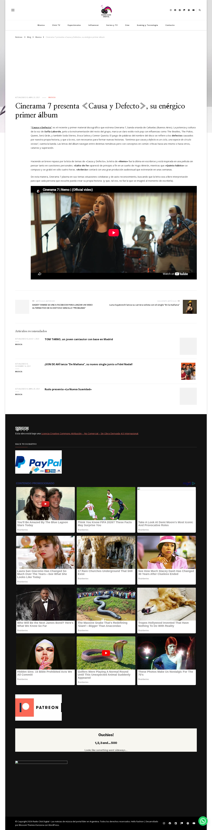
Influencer (93, 25)
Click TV (56, 25)
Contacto (170, 25)
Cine (127, 25)
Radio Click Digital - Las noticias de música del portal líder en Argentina (66, 821)
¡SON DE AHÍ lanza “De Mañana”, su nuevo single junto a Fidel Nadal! (89, 364)
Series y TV (112, 25)
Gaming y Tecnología (147, 25)
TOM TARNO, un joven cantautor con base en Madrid (79, 339)
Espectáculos (74, 25)
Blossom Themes (27, 825)
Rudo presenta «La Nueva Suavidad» (68, 389)
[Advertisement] (106, 70)
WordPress (53, 825)
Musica (41, 25)
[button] (203, 821)
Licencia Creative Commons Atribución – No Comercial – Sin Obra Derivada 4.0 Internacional (89, 433)
